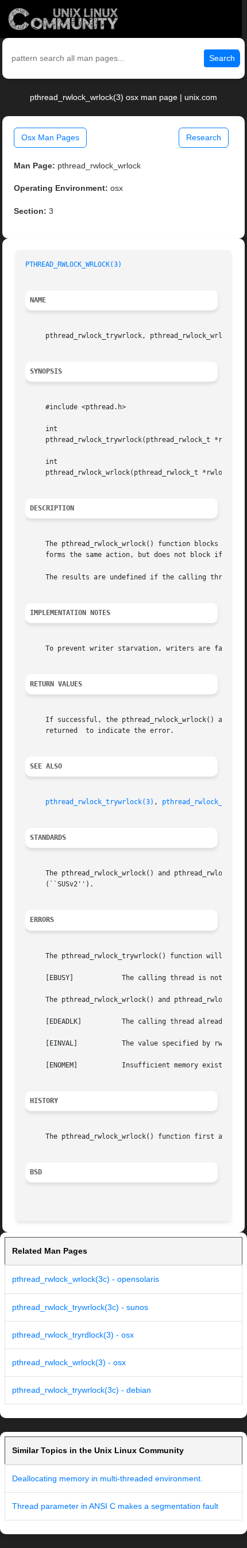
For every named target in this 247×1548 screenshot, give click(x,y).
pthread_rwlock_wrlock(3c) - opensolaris (85, 1279)
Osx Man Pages (50, 137)
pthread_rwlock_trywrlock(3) (99, 802)
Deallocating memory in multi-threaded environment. (107, 1478)
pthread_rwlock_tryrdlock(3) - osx (73, 1334)
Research (203, 137)
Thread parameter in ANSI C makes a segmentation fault (115, 1506)
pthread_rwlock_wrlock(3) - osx (69, 1362)
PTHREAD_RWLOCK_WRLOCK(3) (73, 264)
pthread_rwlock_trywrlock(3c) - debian (81, 1390)
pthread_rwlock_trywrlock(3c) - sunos (80, 1307)
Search (222, 58)
